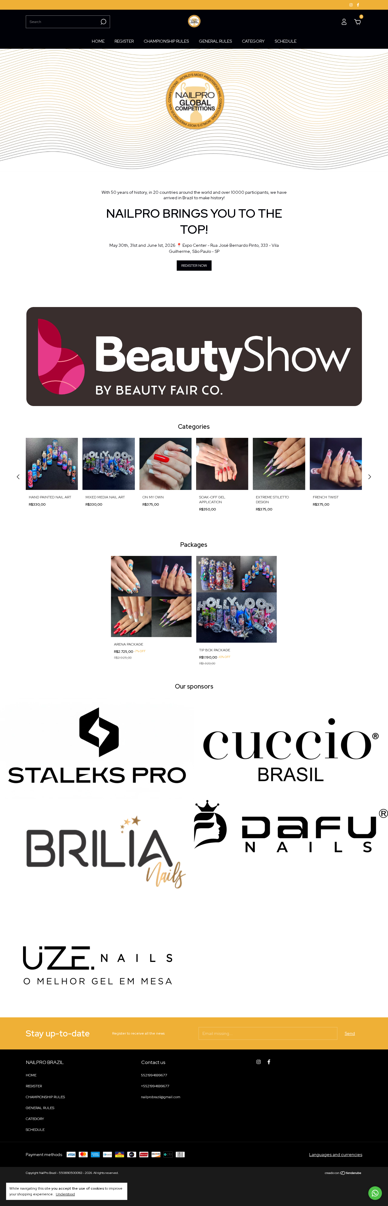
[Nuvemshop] (343, 1173)
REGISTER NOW (194, 265)
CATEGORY (253, 41)
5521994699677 (154, 1075)
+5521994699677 (155, 1086)
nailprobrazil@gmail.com (160, 1097)
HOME (98, 41)
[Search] (103, 22)
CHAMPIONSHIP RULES (166, 41)
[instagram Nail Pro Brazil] (351, 4)
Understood (65, 1194)
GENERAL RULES (215, 41)
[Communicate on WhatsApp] (375, 1193)
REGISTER (124, 41)
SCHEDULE (285, 41)
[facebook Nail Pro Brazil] (358, 4)
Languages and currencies (335, 1154)
